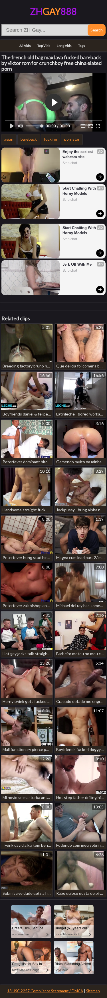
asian (8, 139)
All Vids (25, 45)
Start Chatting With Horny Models (79, 191)
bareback (29, 139)
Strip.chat (69, 163)
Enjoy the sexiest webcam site (78, 154)
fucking (50, 139)
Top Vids (43, 45)
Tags (81, 45)
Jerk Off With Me (77, 264)
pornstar (72, 139)
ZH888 (53, 11)
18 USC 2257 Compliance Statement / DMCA (45, 991)
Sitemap (93, 991)
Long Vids (64, 45)
